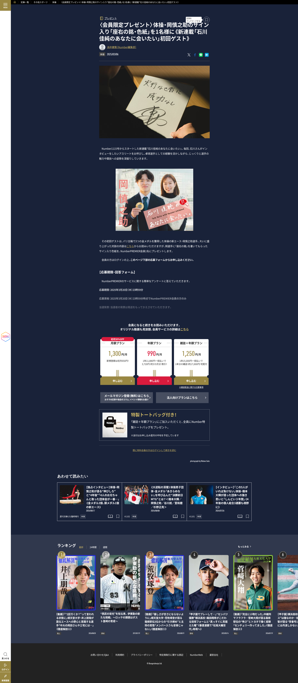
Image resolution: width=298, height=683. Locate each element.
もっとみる (243, 546)
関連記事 (293, 668)
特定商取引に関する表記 (171, 654)
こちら (130, 246)
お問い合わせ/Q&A (99, 654)
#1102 (127, 516)
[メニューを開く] (5, 5)
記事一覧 (25, 2)
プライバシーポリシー (142, 654)
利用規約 (119, 654)
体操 (54, 2)
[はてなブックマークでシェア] (206, 55)
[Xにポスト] (189, 55)
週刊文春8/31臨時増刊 (69, 516)
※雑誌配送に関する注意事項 (191, 387)
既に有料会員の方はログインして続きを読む (154, 450)
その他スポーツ (41, 2)
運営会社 (214, 654)
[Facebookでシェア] (195, 55)
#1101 (192, 516)
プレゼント (110, 18)
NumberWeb (196, 654)
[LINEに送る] (201, 55)
